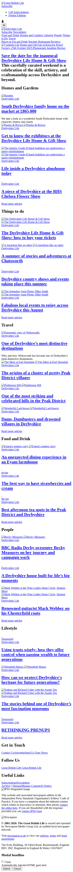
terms (53, 835)
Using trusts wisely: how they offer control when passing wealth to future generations (35, 654)
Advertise (19, 752)
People (58, 35)
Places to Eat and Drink (14, 41)
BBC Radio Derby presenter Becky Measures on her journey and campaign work (33, 552)
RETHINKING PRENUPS (25, 730)
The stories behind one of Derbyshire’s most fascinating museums (36, 706)
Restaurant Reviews (49, 41)
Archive (5, 785)
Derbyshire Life (10, 98)
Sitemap (16, 785)
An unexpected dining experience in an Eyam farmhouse (33, 459)
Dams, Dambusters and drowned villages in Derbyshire (30, 421)
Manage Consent (30, 785)
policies (44, 835)
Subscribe (6, 6)
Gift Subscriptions (19, 12)
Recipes (33, 41)
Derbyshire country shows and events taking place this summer (35, 281)
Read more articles (11, 203)
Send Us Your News (36, 752)
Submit (6, 868)
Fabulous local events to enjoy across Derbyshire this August (34, 307)
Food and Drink (10, 35)
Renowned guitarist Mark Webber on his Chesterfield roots (35, 610)
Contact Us (7, 752)
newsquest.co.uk (16, 835)
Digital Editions (17, 15)
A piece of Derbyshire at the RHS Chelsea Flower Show (31, 193)
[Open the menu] (4, 25)
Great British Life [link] (11, 767)
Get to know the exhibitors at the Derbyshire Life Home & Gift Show (33, 138)
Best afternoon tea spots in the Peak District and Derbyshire (33, 512)
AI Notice (46, 785)
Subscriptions (8, 782)
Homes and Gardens (31, 35)
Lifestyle (48, 35)
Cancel (17, 868)
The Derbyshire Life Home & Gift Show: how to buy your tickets (32, 235)
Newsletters (19, 32)
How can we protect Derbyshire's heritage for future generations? (31, 680)
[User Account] (36, 21)
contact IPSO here (32, 811)
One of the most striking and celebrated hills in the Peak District (33, 398)
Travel (12, 38)
